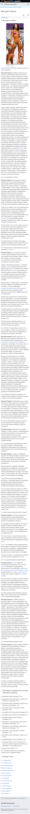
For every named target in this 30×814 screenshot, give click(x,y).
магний (16, 570)
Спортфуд (19, 809)
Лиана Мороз (5, 778)
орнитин (24, 572)
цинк (12, 570)
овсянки (14, 270)
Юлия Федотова (6, 791)
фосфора (3, 576)
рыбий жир (7, 570)
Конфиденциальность (6, 806)
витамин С (25, 570)
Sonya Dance (5, 783)
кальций (20, 570)
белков (21, 278)
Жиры (2, 544)
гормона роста (5, 342)
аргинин (20, 572)
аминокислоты (24, 568)
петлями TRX (4, 218)
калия (20, 574)
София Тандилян (6, 786)
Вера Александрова (7, 765)
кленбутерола (12, 342)
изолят (3, 566)
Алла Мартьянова (7, 763)
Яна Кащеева (5, 793)
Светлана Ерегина (7, 781)
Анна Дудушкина (6, 760)
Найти (28, 4)
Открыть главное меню (2, 4)
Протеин (14, 563)
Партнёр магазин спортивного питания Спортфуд (10, 7)
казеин (22, 564)
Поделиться (4, 17)
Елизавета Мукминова (8, 770)
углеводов (8, 266)
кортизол (20, 148)
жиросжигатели (17, 152)
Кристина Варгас (6, 773)
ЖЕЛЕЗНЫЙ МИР (6, 68)
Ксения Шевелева (7, 775)
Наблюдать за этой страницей (23, 15)
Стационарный (16, 806)
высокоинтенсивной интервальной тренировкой (13, 288)
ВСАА (2, 570)
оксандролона (21, 342)
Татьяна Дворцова (7, 788)
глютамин (14, 572)
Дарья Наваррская (7, 768)
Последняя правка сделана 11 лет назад (13, 798)
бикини (10, 249)
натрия (24, 574)
